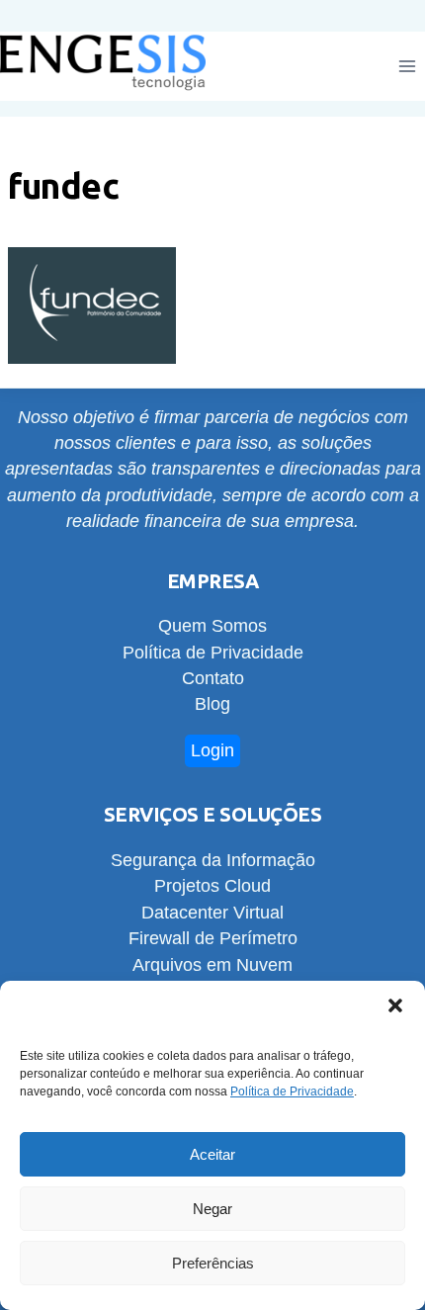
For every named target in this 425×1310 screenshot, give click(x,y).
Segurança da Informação (213, 860)
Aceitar (212, 1154)
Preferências (213, 1263)
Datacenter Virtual (212, 912)
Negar (212, 1208)
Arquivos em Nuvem (212, 965)
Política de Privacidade (292, 1091)
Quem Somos (212, 626)
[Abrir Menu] (406, 66)
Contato (213, 678)
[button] (395, 1005)
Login (212, 750)
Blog (212, 704)
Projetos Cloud (212, 886)
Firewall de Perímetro (213, 938)
